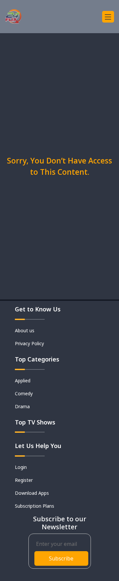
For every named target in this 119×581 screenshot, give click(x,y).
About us (24, 330)
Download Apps (32, 493)
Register (24, 480)
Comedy (24, 393)
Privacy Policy (29, 343)
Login (21, 467)
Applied (22, 380)
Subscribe (61, 558)
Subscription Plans (34, 506)
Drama (22, 406)
